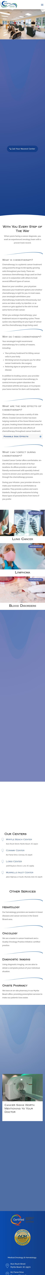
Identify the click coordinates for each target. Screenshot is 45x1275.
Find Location (23, 715)
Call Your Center (23, 705)
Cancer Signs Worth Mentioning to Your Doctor (19, 1108)
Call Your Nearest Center (23, 149)
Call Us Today (23, 1134)
